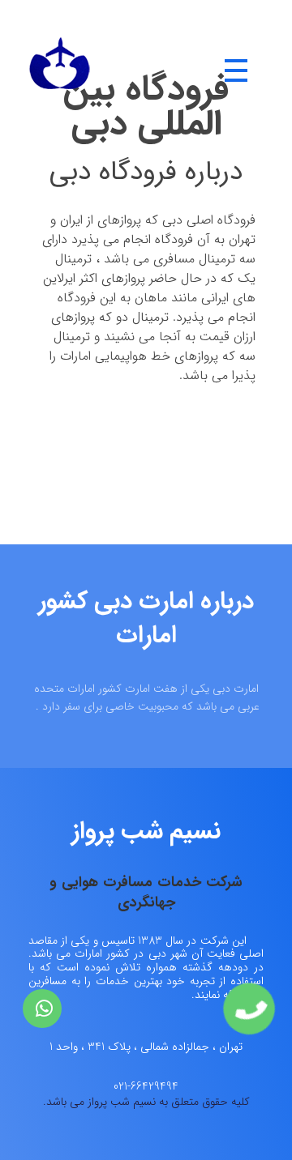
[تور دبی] (60, 71)
